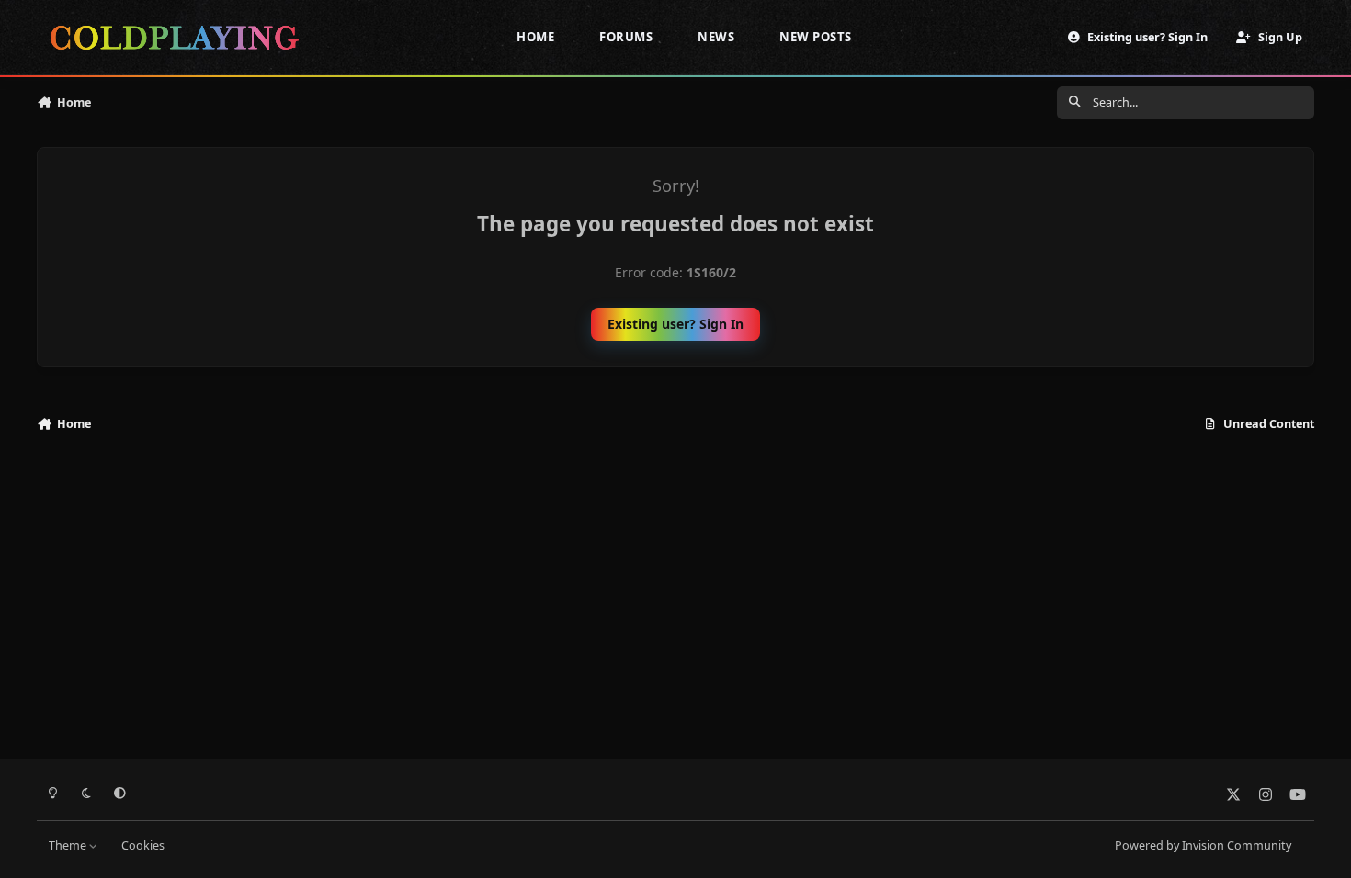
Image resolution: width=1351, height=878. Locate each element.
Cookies (143, 845)
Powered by (1203, 845)
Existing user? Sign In (675, 323)
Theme (69, 845)
